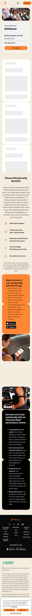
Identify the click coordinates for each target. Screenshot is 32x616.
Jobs (16, 530)
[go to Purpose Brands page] (8, 562)
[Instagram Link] (18, 524)
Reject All (22, 610)
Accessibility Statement (5, 540)
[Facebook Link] (9, 524)
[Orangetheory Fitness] (16, 519)
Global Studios (16, 527)
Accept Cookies (9, 610)
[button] (19, 3)
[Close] (28, 600)
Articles (16, 532)
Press (5, 531)
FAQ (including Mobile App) (5, 528)
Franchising (5, 534)
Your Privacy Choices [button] (26, 528)
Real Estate (5, 536)
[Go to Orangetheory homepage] (8, 3)
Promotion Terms (26, 537)
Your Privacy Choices (16, 613)
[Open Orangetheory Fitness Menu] (2, 3)
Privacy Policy (26, 532)
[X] (14, 524)
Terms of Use (26, 534)
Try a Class (16, 48)
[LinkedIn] (23, 524)
